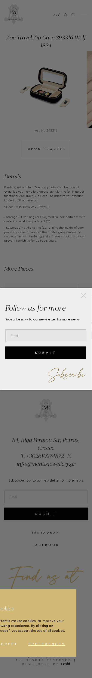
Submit (45, 353)
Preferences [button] (46, 644)
